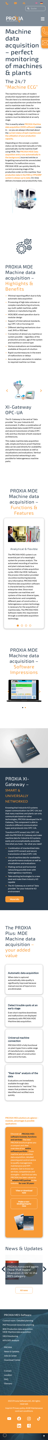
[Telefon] (7, 3)
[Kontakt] (15, 3)
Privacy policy (19, 1408)
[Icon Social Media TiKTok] (38, 1418)
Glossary (8, 1383)
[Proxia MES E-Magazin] (24, 1222)
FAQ (6, 1379)
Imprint (8, 1408)
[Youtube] (9, 1418)
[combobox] (35, 8)
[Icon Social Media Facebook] (19, 1418)
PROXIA (8, 1347)
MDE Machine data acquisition (17, 1332)
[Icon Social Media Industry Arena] (29, 1425)
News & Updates (11, 1351)
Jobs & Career (10, 1355)
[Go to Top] (44, 1436)
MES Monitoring (10, 1336)
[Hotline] (24, 3)
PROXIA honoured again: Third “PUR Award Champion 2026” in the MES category (23, 1271)
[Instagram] (29, 1418)
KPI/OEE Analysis (11, 1340)
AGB (28, 1408)
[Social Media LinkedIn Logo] (19, 1425)
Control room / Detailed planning (18, 1320)
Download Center (12, 1360)
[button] (43, 16)
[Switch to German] (41, 3)
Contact (7, 1370)
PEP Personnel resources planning (18, 1324)
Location (8, 1375)
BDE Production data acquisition (18, 1329)
